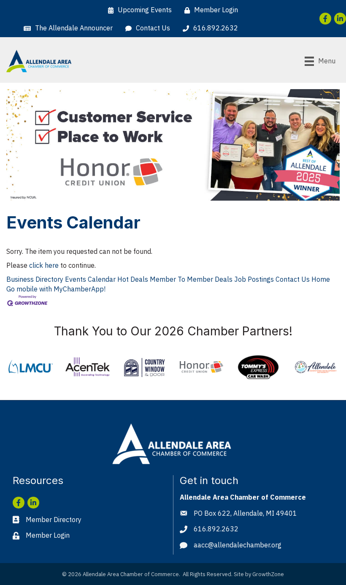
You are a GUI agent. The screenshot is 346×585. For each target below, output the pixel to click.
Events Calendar (90, 279)
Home (320, 279)
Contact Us (293, 279)
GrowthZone (268, 574)
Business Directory (34, 279)
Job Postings (254, 279)
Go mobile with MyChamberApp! (55, 289)
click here (44, 265)
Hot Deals (132, 279)
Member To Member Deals (191, 279)
